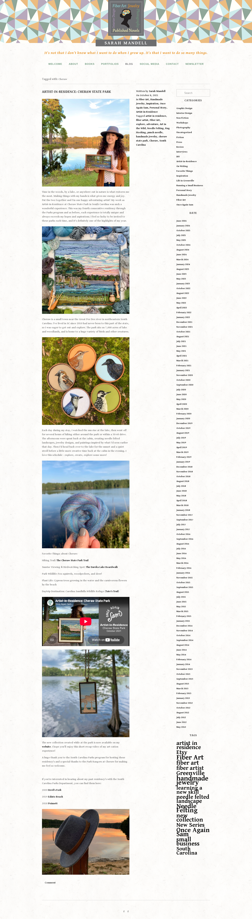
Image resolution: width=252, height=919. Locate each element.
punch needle (155, 132)
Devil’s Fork (54, 790)
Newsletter (194, 64)
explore (140, 124)
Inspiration (152, 103)
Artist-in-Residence (147, 111)
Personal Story (158, 107)
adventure (152, 124)
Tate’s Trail (112, 591)
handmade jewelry (146, 136)
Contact (172, 64)
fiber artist (142, 120)
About (73, 64)
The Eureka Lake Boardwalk (102, 567)
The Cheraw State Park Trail (72, 560)
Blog (129, 64)
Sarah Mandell (126, 43)
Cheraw (153, 140)
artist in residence (156, 115)
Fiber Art (144, 99)
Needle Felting (155, 128)
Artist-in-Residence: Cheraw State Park (76, 92)
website (46, 746)
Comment (50, 882)
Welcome (55, 64)
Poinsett (53, 803)
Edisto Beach (55, 796)
